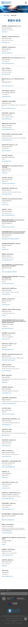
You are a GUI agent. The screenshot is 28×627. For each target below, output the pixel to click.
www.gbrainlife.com (6, 96)
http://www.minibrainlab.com (8, 183)
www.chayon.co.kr (6, 42)
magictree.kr (4, 382)
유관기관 (3, 593)
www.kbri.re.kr (5, 204)
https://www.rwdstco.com (7, 86)
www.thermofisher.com (7, 140)
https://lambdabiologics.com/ (8, 467)
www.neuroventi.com (6, 370)
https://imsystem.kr (6, 150)
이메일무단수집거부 (19, 623)
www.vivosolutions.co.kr (7, 555)
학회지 (10, 590)
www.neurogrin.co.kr (6, 161)
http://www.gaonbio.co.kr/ (8, 349)
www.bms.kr (4, 31)
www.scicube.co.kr (6, 488)
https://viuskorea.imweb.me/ (8, 215)
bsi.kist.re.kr (4, 172)
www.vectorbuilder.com (7, 532)
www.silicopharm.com (7, 194)
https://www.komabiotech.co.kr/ (9, 403)
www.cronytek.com (6, 294)
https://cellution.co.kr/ (7, 118)
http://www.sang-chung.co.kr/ (8, 360)
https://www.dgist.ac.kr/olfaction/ (9, 271)
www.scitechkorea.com (7, 53)
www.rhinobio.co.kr (6, 445)
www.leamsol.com (6, 304)
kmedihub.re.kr (5, 249)
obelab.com (4, 565)
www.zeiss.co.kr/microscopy (8, 414)
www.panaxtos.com (6, 74)
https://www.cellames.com (8, 509)
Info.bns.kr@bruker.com (7, 576)
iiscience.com (5, 477)
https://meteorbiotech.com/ (8, 129)
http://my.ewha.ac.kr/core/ (8, 283)
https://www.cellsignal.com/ (8, 519)
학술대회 (3, 590)
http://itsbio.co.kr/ (6, 435)
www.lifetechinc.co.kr (6, 393)
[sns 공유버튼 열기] (26, 619)
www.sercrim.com (6, 338)
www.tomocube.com (6, 456)
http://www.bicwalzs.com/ (8, 328)
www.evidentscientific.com (8, 498)
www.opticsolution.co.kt (7, 260)
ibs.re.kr (3, 544)
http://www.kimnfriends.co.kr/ (8, 108)
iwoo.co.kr (4, 315)
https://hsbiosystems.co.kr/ (8, 63)
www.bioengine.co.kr (6, 424)
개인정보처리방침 (7, 623)
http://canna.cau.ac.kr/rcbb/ (8, 227)
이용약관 (13, 623)
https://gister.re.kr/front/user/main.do (10, 238)
